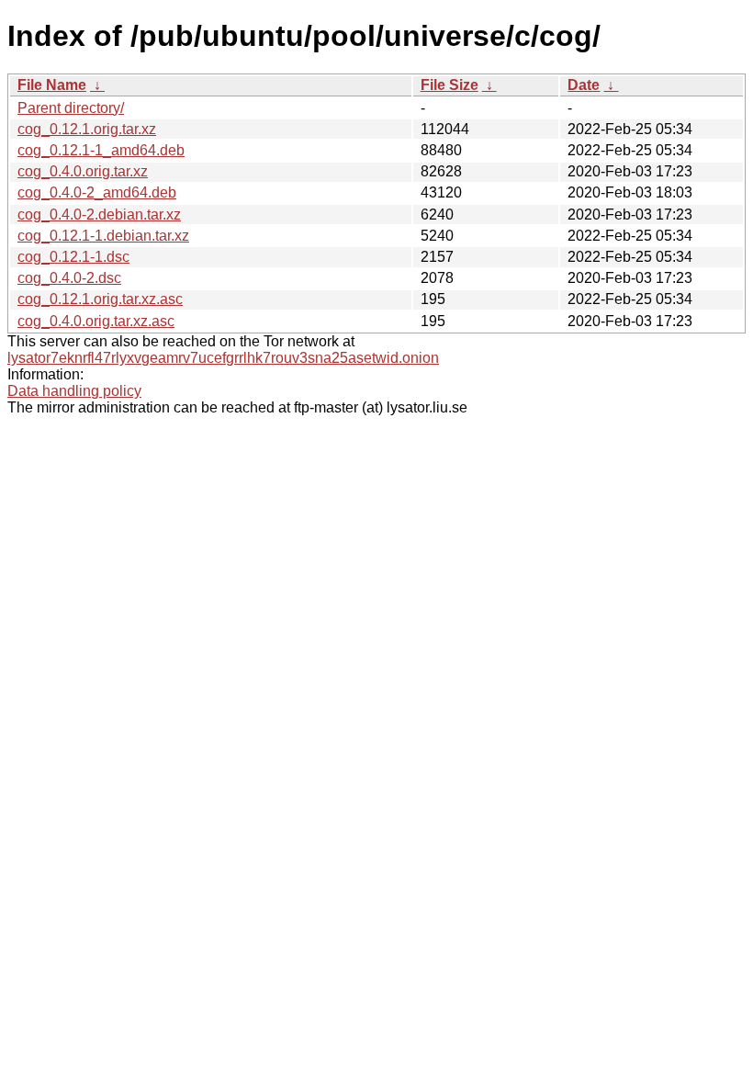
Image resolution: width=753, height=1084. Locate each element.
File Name (51, 85)
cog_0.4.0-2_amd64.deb (96, 192)
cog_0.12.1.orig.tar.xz (86, 129)
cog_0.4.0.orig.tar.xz (82, 171)
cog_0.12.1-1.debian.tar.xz (103, 235)
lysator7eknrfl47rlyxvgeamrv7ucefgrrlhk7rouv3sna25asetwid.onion (223, 358)
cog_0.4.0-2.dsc (69, 278)
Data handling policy (74, 391)
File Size (449, 85)
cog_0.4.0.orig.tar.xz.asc (95, 321)
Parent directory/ (70, 108)
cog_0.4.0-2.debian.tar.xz (99, 214)
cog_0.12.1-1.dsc (73, 257)
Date (584, 85)
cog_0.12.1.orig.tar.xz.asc (100, 299)
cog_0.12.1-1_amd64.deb (101, 150)
